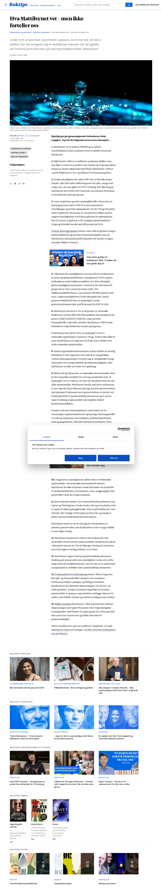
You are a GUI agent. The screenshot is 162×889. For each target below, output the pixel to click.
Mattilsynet (57, 136)
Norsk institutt (62, 574)
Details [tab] (81, 437)
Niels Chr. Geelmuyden (30, 135)
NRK (56, 161)
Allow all (113, 458)
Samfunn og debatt (41, 32)
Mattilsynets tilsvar (61, 629)
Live (58, 5)
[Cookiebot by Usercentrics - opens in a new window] (119, 429)
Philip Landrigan (63, 603)
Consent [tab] (46, 437)
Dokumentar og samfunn (20, 32)
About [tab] (115, 437)
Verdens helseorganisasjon (64, 230)
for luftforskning (78, 574)
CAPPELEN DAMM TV (48, 5)
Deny (81, 458)
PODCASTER (33, 5)
